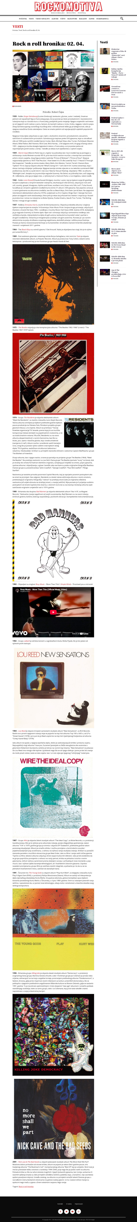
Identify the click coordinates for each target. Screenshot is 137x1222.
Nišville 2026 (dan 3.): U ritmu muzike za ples (118, 231)
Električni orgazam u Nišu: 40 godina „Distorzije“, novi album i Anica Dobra (118, 54)
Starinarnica (102, 19)
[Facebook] (60, 1211)
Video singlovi (43, 19)
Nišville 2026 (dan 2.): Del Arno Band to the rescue (118, 245)
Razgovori (72, 19)
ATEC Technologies (90, 1219)
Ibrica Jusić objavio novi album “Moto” (116, 171)
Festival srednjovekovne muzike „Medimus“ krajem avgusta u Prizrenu (118, 138)
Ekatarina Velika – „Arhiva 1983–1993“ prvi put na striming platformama (118, 186)
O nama (69, 1204)
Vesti (31, 19)
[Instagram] (78, 1211)
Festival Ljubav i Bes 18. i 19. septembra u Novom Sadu (117, 121)
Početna (23, 19)
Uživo (62, 19)
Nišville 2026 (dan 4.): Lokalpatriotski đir (118, 202)
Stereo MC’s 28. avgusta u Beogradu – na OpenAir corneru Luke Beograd (118, 155)
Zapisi (91, 19)
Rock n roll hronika (26, 1186)
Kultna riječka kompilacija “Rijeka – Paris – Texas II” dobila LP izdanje (118, 73)
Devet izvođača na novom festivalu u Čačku (118, 106)
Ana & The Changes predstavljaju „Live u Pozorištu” (118, 273)
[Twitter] (66, 1211)
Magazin (83, 19)
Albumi (55, 19)
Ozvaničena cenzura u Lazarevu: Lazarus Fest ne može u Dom (118, 91)
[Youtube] (72, 1211)
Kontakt (60, 1204)
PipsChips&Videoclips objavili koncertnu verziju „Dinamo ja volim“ (120, 217)
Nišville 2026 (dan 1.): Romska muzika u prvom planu (118, 259)
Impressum (79, 1204)
